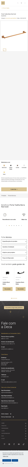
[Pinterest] (4, 444)
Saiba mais (5, 456)
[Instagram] (9, 444)
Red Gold (4, 167)
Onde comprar (5, 414)
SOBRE (2, 423)
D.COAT (3, 438)
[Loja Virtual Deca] (21, 3)
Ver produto (7, 289)
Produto (3, 195)
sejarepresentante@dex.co (7, 397)
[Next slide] (21, 225)
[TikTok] (23, 444)
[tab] (9, 225)
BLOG (2, 435)
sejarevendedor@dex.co (7, 392)
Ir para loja (13, 189)
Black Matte (10, 168)
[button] (7, 463)
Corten (17, 167)
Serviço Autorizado (6, 417)
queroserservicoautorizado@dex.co (9, 402)
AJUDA (3, 430)
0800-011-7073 (5, 338)
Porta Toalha (6, 8)
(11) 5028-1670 (5, 376)
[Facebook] (14, 444)
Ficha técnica (12, 195)
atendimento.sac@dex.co (7, 349)
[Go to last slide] (6, 225)
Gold (4, 174)
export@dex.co (4, 408)
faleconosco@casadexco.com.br (9, 382)
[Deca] (3, 3)
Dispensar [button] (15, 460)
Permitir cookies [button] (7, 460)
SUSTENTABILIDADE (5, 433)
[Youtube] (19, 444)
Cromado (24, 167)
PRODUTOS (3, 425)
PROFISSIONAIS (4, 428)
